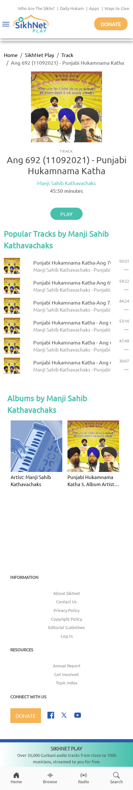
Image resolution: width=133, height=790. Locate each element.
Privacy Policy (66, 610)
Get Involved (66, 674)
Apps (94, 8)
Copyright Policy (66, 619)
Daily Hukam (72, 8)
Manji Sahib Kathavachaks (66, 183)
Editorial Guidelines (66, 627)
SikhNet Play (39, 55)
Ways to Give (117, 8)
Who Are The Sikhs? (36, 8)
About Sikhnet (66, 593)
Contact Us (66, 601)
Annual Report (66, 665)
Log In (67, 636)
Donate (111, 24)
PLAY (66, 214)
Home (11, 55)
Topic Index (66, 682)
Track (67, 55)
